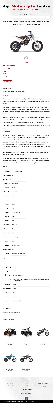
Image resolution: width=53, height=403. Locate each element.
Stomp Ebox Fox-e (26, 343)
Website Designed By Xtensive (30, 401)
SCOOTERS (9, 21)
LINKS (39, 24)
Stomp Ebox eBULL (10, 343)
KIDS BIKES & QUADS (30, 21)
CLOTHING (46, 21)
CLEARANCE (40, 21)
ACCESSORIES (20, 24)
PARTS (14, 24)
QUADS (16, 21)
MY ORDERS (26, 383)
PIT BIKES (21, 21)
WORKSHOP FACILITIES (31, 24)
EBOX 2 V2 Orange (26, 369)
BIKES (4, 21)
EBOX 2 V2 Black (42, 343)
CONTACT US (10, 385)
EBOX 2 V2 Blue (9, 369)
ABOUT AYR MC (10, 383)
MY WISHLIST (26, 385)
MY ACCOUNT (24, 15)
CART (31, 15)
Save (27, 62)
